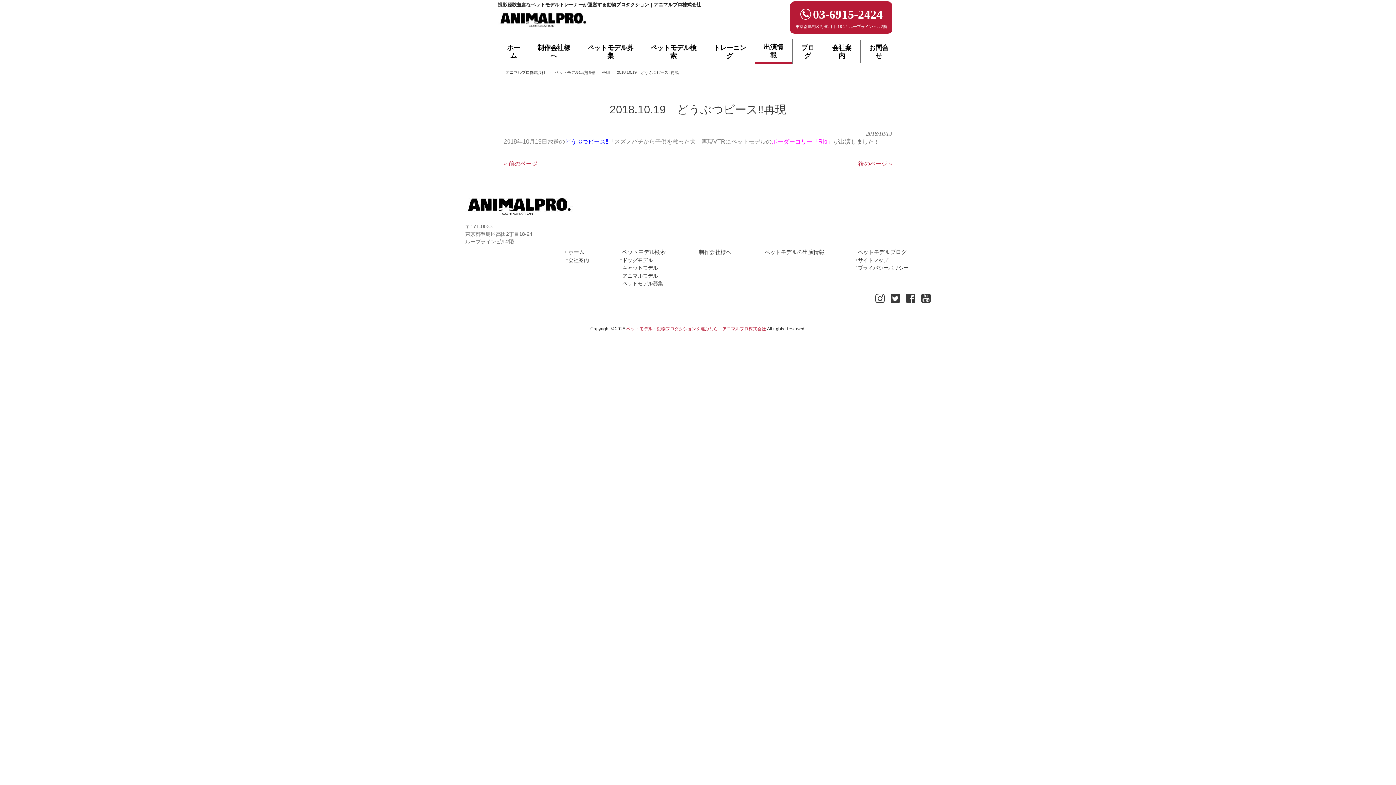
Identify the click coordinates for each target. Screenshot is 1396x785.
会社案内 (579, 260)
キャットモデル (640, 268)
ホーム (576, 252)
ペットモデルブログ (882, 252)
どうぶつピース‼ (587, 141)
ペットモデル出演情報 (575, 72)
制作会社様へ (715, 252)
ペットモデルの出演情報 (795, 252)
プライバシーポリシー (883, 268)
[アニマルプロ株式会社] (543, 29)
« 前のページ (521, 164)
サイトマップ (873, 260)
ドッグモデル (637, 260)
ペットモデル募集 (642, 283)
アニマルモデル (640, 276)
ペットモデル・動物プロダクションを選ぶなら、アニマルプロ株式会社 (696, 328)
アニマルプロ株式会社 (526, 72)
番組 (606, 72)
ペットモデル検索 (644, 252)
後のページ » (875, 164)
